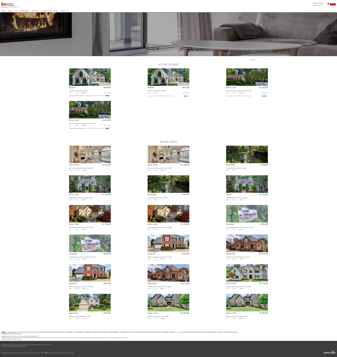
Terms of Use (25, 353)
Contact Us (64, 11)
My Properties (46, 11)
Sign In (332, 4)
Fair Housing (41, 353)
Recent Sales (186, 48)
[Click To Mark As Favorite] (107, 70)
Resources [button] (35, 11)
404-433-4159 (317, 5)
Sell (16, 11)
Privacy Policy (33, 353)
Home (3, 11)
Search (10, 11)
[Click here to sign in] (328, 4)
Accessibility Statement (54, 353)
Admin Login (70, 353)
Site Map (63, 353)
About (56, 11)
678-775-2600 (47, 345)
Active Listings (153, 48)
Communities (24, 11)
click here (177, 332)
